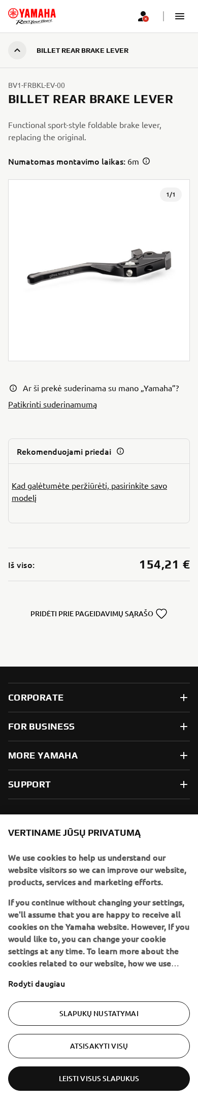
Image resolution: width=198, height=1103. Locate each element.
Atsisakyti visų (99, 1046)
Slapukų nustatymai (99, 1013)
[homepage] (32, 16)
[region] (99, 958)
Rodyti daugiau (36, 983)
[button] (180, 16)
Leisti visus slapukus (99, 1078)
